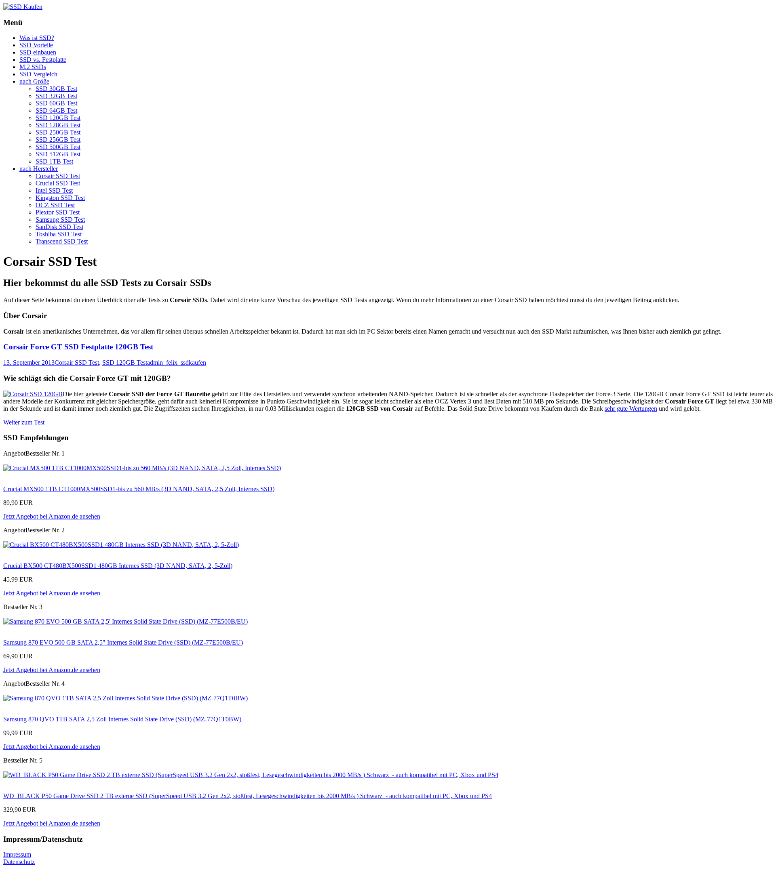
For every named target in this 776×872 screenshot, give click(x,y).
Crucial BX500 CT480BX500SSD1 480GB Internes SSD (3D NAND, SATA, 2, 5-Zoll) (117, 565)
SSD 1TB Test (54, 161)
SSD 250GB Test (58, 132)
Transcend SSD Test (62, 241)
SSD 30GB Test (56, 88)
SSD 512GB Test (58, 154)
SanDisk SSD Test (59, 226)
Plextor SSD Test (58, 212)
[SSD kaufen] (22, 6)
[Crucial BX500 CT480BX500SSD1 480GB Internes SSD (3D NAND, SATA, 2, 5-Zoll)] (121, 544)
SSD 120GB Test (58, 117)
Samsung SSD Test (60, 219)
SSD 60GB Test (56, 103)
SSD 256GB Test (58, 139)
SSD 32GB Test (56, 95)
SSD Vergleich (38, 74)
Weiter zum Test (23, 422)
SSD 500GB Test (58, 146)
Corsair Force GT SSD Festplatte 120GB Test (78, 346)
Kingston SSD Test (60, 197)
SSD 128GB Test (58, 125)
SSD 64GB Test (56, 110)
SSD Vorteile (36, 45)
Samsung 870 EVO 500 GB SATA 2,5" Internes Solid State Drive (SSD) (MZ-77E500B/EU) (123, 642)
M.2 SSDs (32, 66)
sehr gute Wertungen (631, 408)
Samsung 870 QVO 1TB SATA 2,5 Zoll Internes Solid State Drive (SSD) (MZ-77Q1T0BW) (122, 719)
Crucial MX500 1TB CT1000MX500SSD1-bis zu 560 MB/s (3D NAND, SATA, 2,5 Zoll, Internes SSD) (138, 488)
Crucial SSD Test (58, 183)
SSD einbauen (37, 52)
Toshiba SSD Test (59, 234)
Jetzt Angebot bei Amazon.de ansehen (51, 516)
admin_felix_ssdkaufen (176, 362)
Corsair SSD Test (58, 175)
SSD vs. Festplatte (42, 59)
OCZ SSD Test (55, 205)
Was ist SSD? (36, 37)
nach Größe (34, 81)
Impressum (17, 854)
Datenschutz (19, 861)
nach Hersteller (38, 168)
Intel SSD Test (54, 190)
